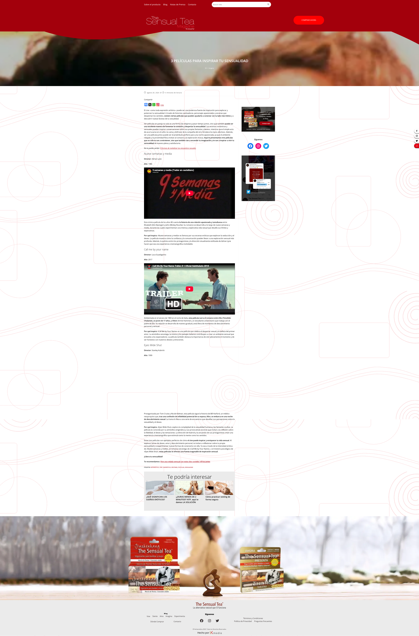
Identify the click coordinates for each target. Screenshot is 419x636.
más (162, 105)
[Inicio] (206, 68)
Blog (165, 4)
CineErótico (167, 467)
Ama (161, 616)
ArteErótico (155, 467)
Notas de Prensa (177, 4)
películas (181, 467)
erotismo (174, 467)
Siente (155, 616)
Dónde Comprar (157, 621)
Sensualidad (189, 467)
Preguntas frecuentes (263, 621)
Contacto (192, 4)
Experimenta (179, 616)
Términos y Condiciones (253, 618)
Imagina (211, 68)
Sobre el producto (152, 4)
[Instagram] (158, 105)
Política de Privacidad (243, 621)
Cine (161, 467)
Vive (148, 616)
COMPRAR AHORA (308, 20)
